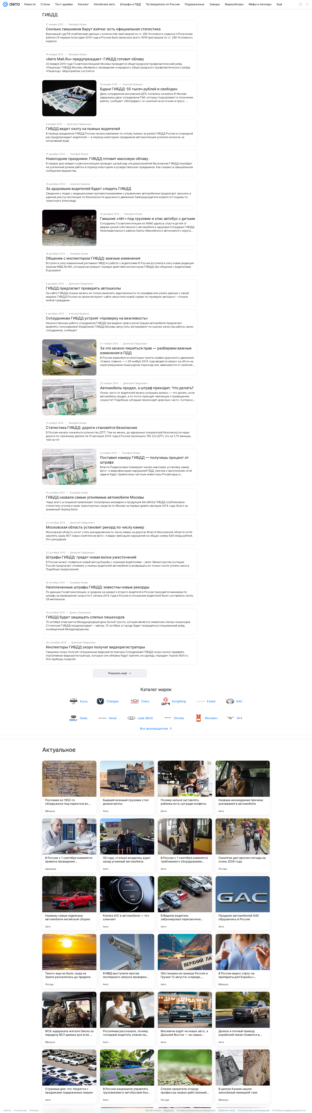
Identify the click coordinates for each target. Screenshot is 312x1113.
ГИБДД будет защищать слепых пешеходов (85, 617)
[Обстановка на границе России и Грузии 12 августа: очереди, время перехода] (185, 961)
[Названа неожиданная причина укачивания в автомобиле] (243, 788)
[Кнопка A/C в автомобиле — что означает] (127, 903)
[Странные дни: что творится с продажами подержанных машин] (69, 1076)
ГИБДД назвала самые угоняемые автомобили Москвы (95, 497)
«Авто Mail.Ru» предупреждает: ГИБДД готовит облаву (95, 59)
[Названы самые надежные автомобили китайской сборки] (69, 903)
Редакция (169, 1110)
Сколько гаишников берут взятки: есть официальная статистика (103, 29)
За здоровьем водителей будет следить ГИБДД (88, 188)
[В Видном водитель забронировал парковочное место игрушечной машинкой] (185, 903)
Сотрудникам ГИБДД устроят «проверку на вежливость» (97, 318)
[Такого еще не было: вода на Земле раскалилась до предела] (69, 961)
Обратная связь (226, 1110)
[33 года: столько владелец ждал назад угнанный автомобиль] (127, 845)
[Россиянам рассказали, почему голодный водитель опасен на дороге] (127, 1019)
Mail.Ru (7, 1110)
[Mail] (5, 4)
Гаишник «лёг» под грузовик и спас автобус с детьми (147, 218)
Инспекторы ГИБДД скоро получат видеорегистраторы (95, 647)
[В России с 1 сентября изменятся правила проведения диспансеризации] (69, 845)
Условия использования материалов (196, 1110)
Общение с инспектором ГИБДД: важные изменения (93, 258)
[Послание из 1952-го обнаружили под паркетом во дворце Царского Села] (69, 788)
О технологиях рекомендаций (253, 1110)
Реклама (34, 1110)
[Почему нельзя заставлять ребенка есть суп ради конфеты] (185, 788)
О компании (20, 1110)
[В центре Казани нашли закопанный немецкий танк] (243, 1076)
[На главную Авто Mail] (14, 4)
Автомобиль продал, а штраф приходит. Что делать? (147, 388)
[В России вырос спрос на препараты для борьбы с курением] (243, 961)
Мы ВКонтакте (153, 1110)
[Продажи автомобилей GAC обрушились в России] (243, 903)
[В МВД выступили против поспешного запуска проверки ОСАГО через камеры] (127, 961)
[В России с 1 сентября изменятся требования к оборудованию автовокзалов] (185, 845)
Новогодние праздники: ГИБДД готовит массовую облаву (97, 158)
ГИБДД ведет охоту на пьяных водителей (83, 129)
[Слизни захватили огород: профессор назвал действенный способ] (185, 1076)
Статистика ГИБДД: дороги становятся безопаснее (91, 427)
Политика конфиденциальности (289, 1110)
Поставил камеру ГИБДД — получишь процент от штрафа (144, 459)
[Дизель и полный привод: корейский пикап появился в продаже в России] (243, 1019)
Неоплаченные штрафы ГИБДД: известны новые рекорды (97, 587)
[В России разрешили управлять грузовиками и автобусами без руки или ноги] (127, 1076)
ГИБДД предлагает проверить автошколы (83, 288)
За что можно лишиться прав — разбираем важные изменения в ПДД (146, 350)
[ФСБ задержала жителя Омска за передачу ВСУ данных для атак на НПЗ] (69, 1019)
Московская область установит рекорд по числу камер (95, 527)
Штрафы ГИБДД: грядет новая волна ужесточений (91, 557)
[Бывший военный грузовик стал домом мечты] (127, 788)
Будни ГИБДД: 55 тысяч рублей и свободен (138, 89)
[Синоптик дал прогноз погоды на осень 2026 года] (243, 845)
